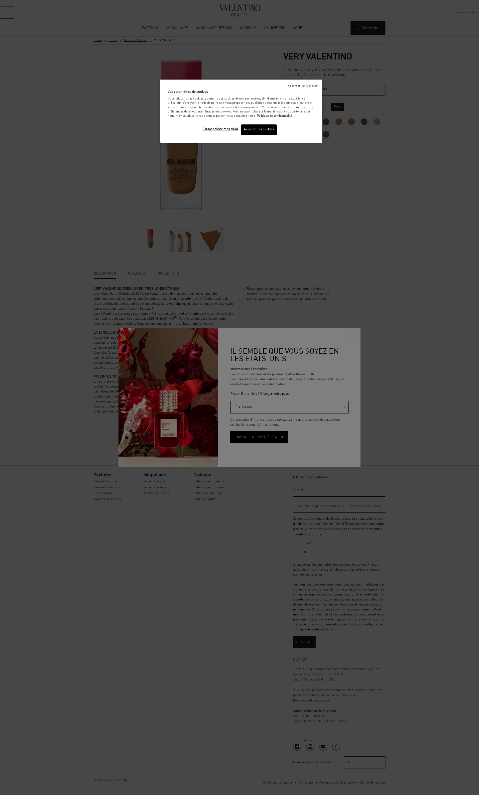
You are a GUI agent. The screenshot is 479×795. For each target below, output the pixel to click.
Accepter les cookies (259, 129)
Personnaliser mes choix (221, 129)
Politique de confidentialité (274, 115)
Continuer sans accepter (303, 86)
